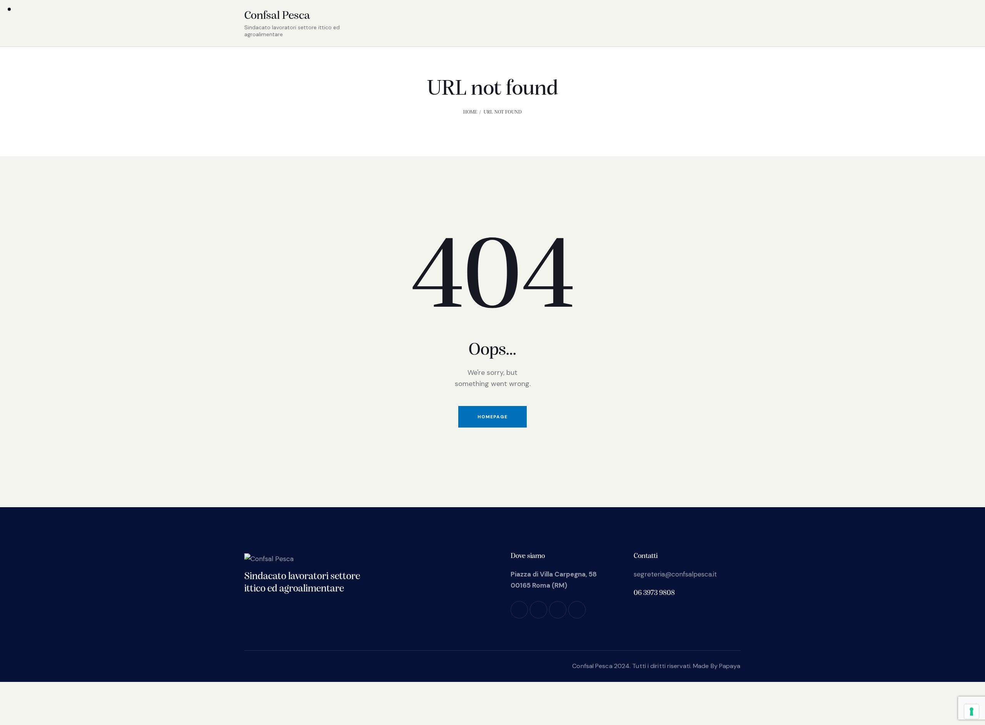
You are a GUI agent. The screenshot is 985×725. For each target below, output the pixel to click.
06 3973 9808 (654, 593)
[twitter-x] (557, 609)
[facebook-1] (519, 609)
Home (470, 112)
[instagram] (538, 609)
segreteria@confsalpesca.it (675, 574)
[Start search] (734, 24)
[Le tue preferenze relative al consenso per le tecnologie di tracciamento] (971, 711)
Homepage (492, 417)
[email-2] (577, 609)
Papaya (730, 666)
